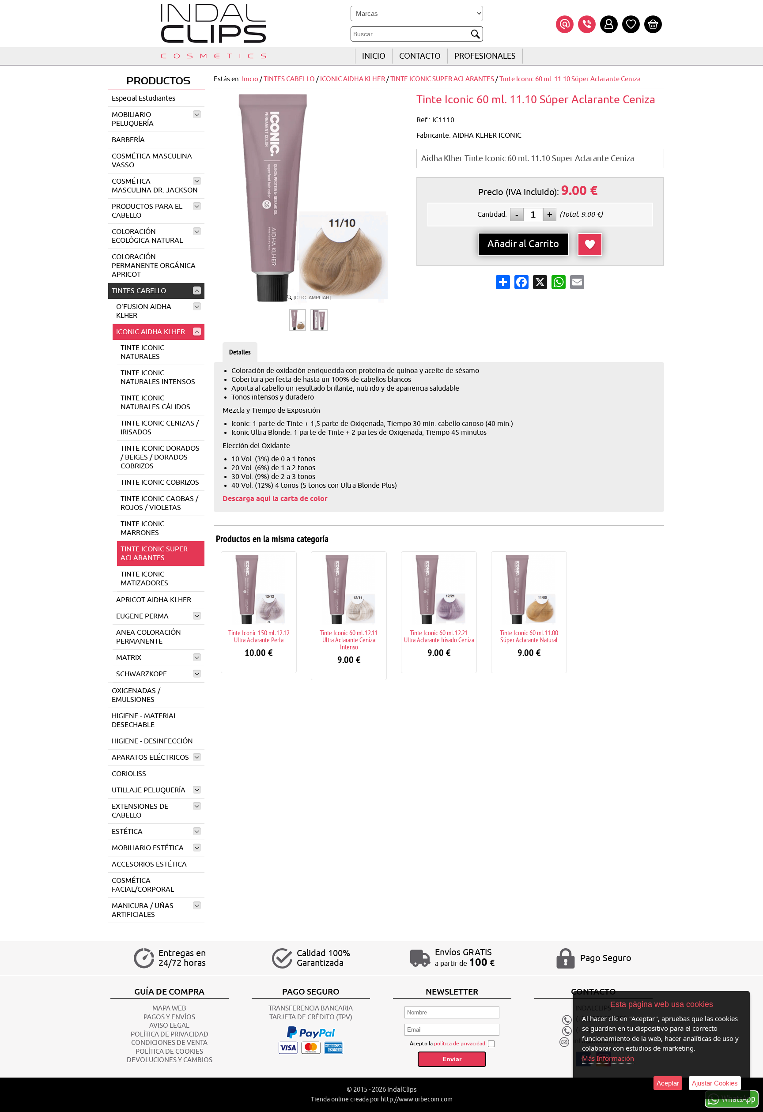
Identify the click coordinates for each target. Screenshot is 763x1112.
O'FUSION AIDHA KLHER (143, 311)
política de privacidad (459, 1043)
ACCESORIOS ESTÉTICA (149, 864)
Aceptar (668, 1083)
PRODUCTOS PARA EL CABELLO (147, 211)
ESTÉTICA (127, 831)
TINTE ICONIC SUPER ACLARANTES (154, 553)
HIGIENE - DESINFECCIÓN (152, 741)
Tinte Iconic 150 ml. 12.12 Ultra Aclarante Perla (259, 636)
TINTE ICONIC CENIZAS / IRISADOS (160, 428)
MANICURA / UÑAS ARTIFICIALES (143, 910)
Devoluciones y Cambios (169, 1060)
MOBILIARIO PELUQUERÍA (133, 119)
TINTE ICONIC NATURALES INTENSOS (158, 377)
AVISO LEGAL (169, 1026)
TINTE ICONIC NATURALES (142, 352)
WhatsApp (738, 1098)
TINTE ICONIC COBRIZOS (160, 482)
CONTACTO (420, 56)
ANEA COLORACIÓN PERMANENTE (148, 637)
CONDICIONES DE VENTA (169, 1043)
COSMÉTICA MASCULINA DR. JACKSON (155, 186)
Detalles (240, 352)
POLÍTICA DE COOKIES (169, 1052)
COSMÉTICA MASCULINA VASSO (152, 161)
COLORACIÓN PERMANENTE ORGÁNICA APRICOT (154, 266)
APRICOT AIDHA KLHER (153, 600)
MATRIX (128, 657)
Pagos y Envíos (169, 1017)
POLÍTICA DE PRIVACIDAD (169, 1034)
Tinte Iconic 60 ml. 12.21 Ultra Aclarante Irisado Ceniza (439, 636)
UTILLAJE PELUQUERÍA (148, 790)
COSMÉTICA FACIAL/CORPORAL (143, 885)
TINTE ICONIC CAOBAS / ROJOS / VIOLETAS (159, 503)
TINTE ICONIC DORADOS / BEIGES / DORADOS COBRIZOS (160, 457)
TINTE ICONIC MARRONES (142, 528)
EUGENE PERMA (142, 616)
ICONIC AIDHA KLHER (150, 332)
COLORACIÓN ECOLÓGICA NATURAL (147, 236)
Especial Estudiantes (143, 98)
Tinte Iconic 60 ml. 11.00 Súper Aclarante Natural (529, 636)
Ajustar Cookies (715, 1083)
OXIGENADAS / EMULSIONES (136, 695)
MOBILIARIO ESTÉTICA (148, 848)
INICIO (373, 56)
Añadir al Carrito (523, 244)
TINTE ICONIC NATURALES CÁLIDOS (155, 402)
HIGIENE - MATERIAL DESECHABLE (144, 720)
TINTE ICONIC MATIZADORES (144, 579)
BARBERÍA (128, 140)
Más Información (608, 1058)
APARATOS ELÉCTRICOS (150, 757)
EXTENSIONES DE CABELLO (140, 811)
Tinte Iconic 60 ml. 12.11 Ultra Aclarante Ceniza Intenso (349, 639)
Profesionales (485, 56)
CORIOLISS (129, 773)
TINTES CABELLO (139, 290)
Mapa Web (169, 1008)
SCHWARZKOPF (141, 674)
